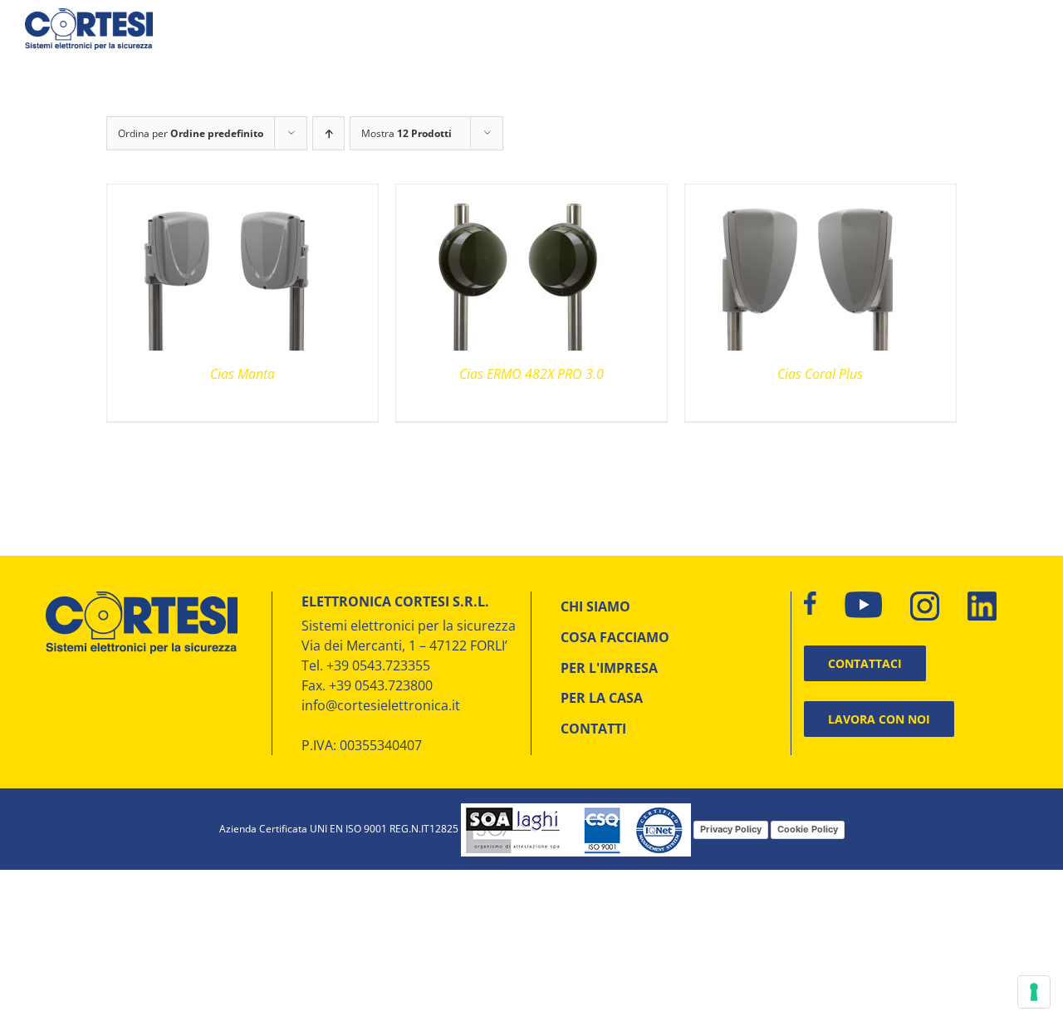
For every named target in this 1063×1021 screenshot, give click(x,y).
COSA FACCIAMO (615, 637)
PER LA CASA (602, 698)
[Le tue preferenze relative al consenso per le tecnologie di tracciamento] (1034, 992)
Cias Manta (242, 374)
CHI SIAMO (595, 606)
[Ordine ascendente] (328, 133)
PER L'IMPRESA (609, 668)
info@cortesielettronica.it (380, 705)
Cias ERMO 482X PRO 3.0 (531, 374)
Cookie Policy (807, 829)
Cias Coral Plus (820, 374)
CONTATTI (593, 728)
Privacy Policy (731, 829)
